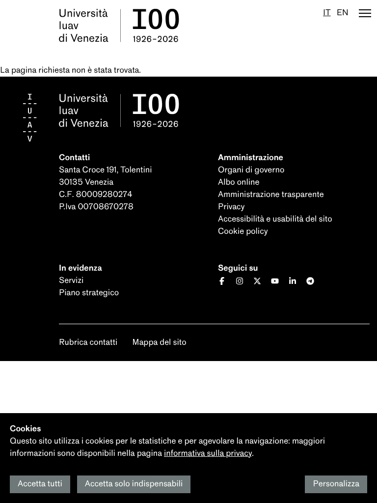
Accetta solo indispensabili (134, 484)
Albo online (238, 182)
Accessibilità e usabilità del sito (275, 219)
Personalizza (336, 484)
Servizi (71, 280)
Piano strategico (89, 293)
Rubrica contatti (88, 342)
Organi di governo (251, 170)
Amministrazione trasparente (271, 194)
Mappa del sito (159, 342)
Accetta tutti (40, 484)
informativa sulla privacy (208, 453)
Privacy (231, 207)
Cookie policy (243, 231)
